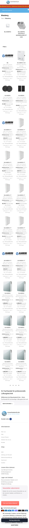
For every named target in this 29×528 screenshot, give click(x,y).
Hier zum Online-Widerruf (10, 503)
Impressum (4, 460)
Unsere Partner (5, 437)
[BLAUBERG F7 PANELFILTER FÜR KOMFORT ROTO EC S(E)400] (21, 221)
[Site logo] (12, 2)
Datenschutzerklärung (6, 457)
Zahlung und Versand (6, 454)
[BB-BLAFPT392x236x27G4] (7, 56)
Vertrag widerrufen (14, 520)
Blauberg (10, 66)
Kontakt (3, 442)
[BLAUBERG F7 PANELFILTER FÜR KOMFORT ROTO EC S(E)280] (7, 221)
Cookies (3, 462)
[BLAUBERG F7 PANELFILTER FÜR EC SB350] (21, 188)
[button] (3, 60)
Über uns (3, 431)
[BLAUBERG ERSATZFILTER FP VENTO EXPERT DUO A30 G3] (21, 88)
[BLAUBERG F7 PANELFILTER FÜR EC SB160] (7, 188)
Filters (4, 46)
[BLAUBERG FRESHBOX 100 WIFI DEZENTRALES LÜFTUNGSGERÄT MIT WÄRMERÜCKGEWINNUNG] (7, 286)
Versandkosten (9, 76)
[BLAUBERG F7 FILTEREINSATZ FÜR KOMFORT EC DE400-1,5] (7, 123)
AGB (2, 452)
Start (2, 18)
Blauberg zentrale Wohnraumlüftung (21, 66)
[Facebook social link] (10, 419)
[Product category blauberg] (7, 27)
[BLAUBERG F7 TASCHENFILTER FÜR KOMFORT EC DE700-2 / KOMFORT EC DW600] (21, 253)
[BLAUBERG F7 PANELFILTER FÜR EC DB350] (21, 155)
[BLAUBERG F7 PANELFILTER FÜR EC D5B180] (21, 123)
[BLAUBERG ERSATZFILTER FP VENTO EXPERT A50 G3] (7, 88)
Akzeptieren (14, 525)
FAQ (2, 434)
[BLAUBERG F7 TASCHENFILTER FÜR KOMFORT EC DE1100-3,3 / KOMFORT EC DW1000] (7, 253)
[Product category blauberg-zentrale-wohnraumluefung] (21, 30)
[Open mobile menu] (2, 2)
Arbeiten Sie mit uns (6, 439)
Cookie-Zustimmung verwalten (14, 522)
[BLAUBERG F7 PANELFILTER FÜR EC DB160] (7, 155)
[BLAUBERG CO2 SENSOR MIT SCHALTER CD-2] (21, 56)
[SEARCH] (28, 9)
